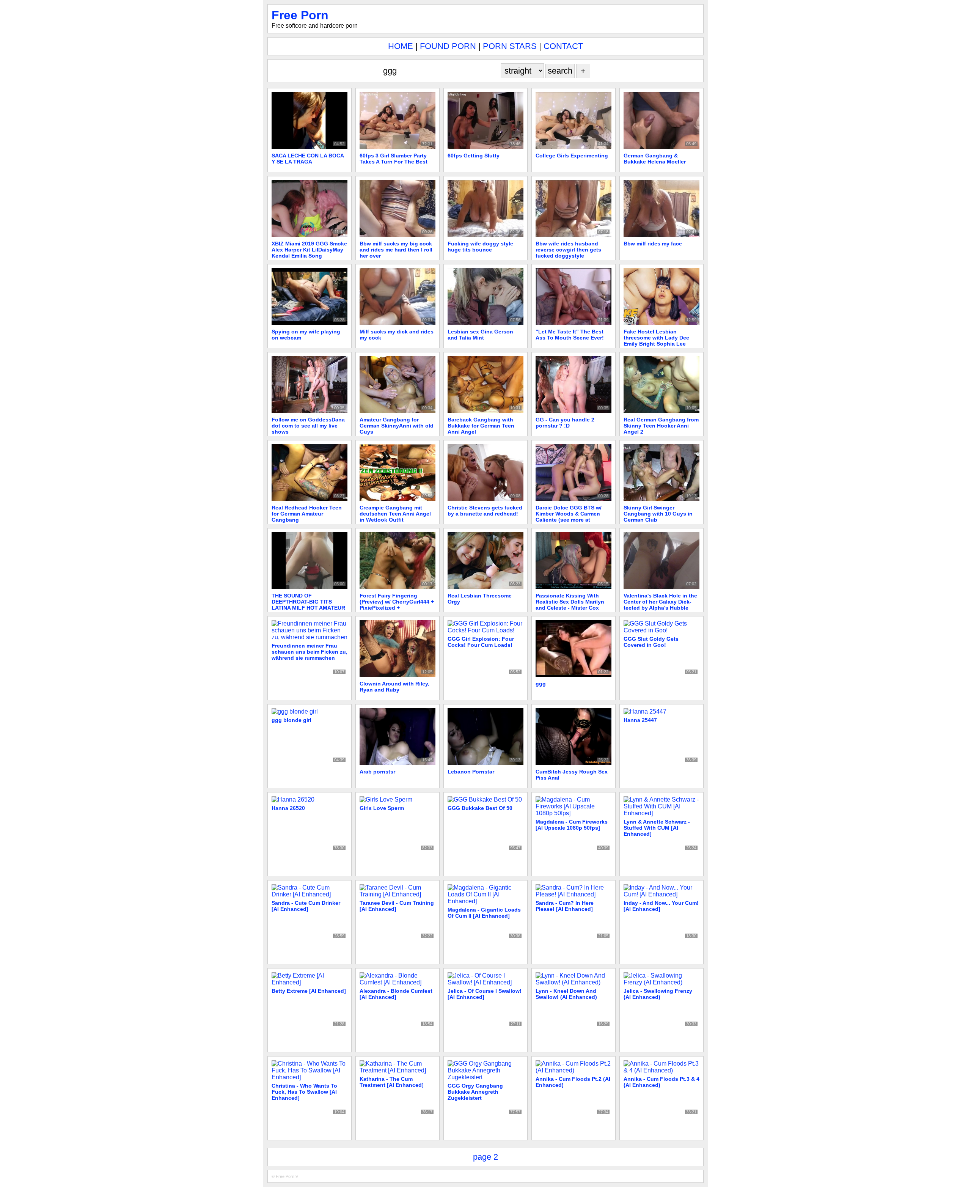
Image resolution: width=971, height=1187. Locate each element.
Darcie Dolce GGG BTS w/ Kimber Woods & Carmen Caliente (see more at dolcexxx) (569, 517)
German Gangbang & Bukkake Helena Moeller (655, 159)
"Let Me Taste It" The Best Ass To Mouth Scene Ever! (570, 335)
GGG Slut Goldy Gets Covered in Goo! (651, 642)
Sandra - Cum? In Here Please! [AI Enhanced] (565, 906)
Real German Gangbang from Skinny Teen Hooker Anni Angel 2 (661, 426)
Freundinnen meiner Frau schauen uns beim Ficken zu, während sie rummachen (309, 652)
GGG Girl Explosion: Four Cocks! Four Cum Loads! (481, 642)
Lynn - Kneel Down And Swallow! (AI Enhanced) (566, 994)
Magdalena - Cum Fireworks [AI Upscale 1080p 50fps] (572, 825)
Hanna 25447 (640, 720)
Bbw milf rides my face (653, 244)
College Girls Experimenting (572, 156)
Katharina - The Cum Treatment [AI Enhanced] (392, 1082)
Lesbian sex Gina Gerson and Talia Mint (480, 335)
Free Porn (300, 15)
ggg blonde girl (291, 720)
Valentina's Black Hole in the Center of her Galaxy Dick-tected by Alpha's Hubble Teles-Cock (660, 605)
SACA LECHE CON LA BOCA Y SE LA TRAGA (308, 159)
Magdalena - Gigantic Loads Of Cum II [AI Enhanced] (484, 913)
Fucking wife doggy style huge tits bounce (480, 247)
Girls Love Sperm (382, 808)
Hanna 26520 (288, 808)
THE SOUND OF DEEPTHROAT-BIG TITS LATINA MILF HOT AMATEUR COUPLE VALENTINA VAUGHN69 (308, 608)
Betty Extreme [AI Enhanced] (309, 991)
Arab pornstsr (377, 772)
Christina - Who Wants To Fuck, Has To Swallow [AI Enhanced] (304, 1092)
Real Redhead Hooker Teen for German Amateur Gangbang (307, 514)
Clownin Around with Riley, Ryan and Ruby (394, 687)
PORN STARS (510, 46)
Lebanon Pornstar (471, 772)
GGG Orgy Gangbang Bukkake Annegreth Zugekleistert (475, 1092)
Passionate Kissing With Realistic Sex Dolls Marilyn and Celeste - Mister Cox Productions (570, 605)
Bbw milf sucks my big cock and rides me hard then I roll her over (396, 250)
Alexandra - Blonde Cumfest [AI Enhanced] (396, 994)
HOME (400, 46)
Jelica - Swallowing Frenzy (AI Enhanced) (658, 994)
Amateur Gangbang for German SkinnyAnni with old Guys (397, 426)
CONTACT (563, 46)
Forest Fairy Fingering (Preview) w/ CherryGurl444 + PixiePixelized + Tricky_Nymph (397, 605)
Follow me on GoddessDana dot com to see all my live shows (308, 426)
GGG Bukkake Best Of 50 (480, 808)
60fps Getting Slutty (474, 156)
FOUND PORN (448, 46)
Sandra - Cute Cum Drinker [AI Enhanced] (306, 906)
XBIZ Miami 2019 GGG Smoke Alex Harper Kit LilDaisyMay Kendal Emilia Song (309, 250)
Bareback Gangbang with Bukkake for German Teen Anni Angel (481, 426)
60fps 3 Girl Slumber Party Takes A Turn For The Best (393, 159)
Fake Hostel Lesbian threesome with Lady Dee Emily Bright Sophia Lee (656, 338)
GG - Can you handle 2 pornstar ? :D (565, 423)
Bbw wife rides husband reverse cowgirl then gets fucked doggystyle (568, 250)
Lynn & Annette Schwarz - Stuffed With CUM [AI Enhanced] (657, 828)
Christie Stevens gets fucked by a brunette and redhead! (485, 511)
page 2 (485, 1157)
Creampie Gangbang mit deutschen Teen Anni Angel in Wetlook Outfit (395, 514)
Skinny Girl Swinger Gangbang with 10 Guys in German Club (658, 514)
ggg (541, 684)
